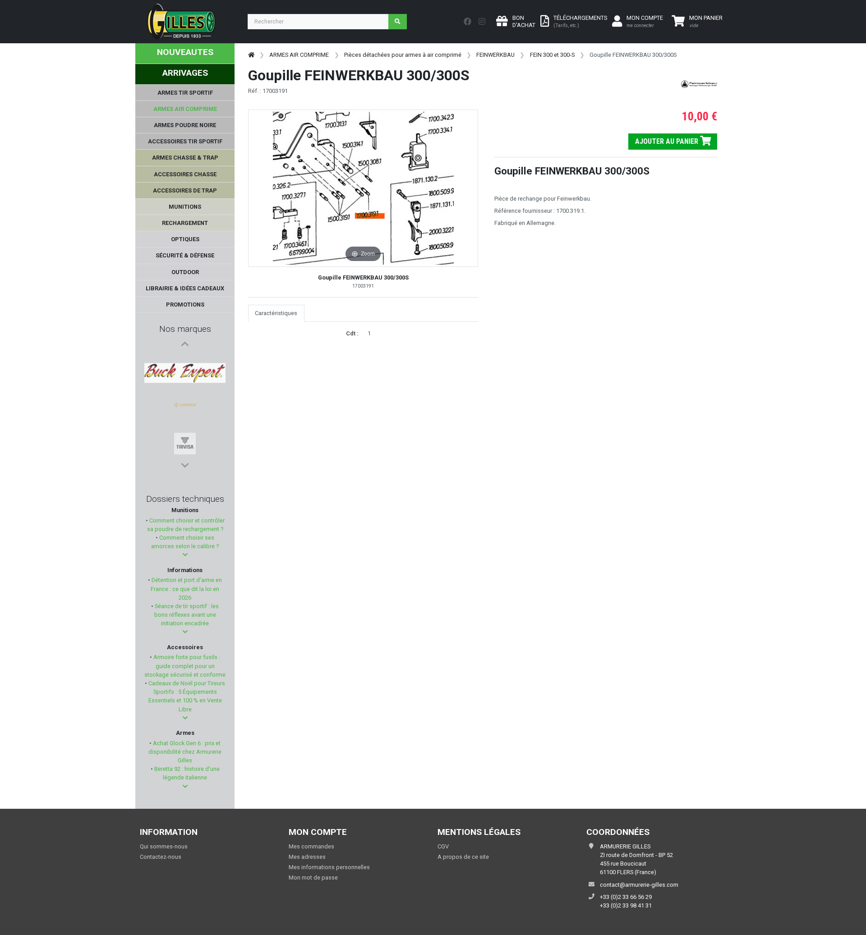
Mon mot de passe (313, 877)
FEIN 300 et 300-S (552, 54)
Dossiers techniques (185, 499)
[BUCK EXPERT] (185, 361)
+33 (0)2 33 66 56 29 (626, 897)
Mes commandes (311, 846)
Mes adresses (307, 856)
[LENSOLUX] (185, 447)
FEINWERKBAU (495, 54)
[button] (185, 554)
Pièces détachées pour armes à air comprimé (402, 54)
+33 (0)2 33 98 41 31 (626, 905)
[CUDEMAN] (185, 426)
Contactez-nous (160, 856)
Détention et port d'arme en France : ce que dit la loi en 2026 (186, 588)
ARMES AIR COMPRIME (299, 54)
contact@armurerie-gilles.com (639, 884)
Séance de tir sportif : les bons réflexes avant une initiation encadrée (186, 615)
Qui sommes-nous (164, 846)
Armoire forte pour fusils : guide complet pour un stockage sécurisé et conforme (185, 666)
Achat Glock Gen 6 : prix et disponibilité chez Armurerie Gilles (184, 752)
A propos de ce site (463, 856)
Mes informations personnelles (329, 867)
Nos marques (185, 329)
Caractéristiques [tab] (276, 313)
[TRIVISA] (185, 404)
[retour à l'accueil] (251, 54)
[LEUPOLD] (185, 383)
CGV (443, 846)
